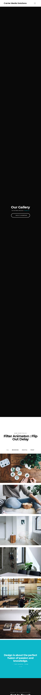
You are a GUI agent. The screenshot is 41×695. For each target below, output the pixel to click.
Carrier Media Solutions (15, 3)
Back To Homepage (21, 215)
